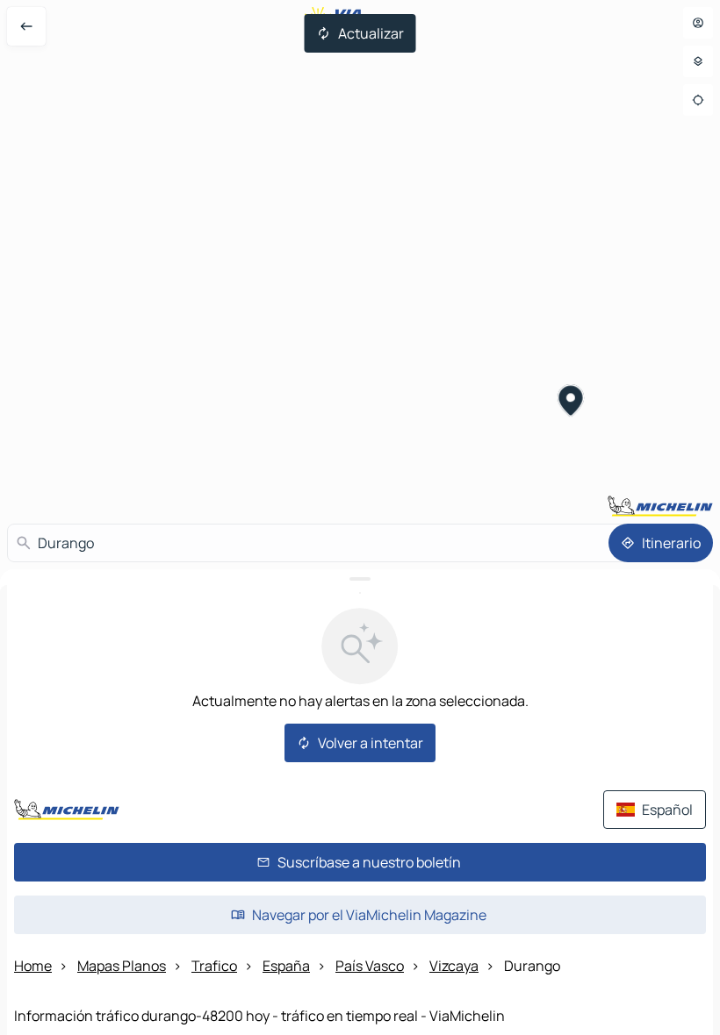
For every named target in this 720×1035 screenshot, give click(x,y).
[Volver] (26, 26)
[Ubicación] (698, 100)
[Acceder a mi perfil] (698, 23)
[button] (571, 402)
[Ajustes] (698, 61)
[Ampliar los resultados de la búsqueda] (360, 579)
